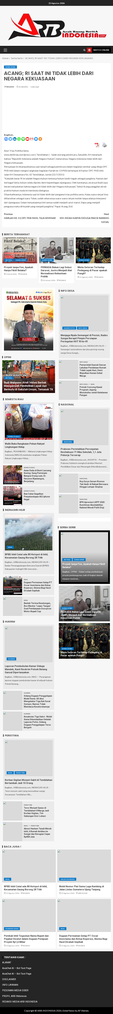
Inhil (10, 547)
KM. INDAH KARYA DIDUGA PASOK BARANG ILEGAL (84, 218)
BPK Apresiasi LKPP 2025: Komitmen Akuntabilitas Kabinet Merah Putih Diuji (92, 505)
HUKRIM (11, 659)
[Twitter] (10, 139)
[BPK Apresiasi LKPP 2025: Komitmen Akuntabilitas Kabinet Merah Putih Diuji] (68, 503)
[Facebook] (6, 139)
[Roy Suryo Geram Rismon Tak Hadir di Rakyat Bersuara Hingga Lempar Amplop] (68, 483)
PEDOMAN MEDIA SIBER (15, 990)
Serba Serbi (10, 67)
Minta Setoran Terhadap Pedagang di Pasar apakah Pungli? (92, 270)
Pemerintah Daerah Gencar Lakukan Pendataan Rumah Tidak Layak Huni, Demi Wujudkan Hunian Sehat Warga (93, 370)
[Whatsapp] (19, 139)
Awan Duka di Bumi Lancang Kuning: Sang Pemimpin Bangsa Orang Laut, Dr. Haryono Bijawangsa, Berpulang (37, 475)
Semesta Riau (14, 436)
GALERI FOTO (69, 328)
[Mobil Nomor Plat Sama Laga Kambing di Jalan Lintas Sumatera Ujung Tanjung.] (84, 866)
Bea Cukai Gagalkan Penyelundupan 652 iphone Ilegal (37, 496)
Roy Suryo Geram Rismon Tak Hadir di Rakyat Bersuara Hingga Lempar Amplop (94, 484)
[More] (40, 139)
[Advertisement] (56, 112)
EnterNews (68, 1010)
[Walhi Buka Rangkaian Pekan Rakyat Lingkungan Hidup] (28, 422)
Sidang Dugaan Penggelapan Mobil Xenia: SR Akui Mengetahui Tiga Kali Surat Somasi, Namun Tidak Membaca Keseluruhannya (38, 701)
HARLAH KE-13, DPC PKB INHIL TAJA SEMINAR (30, 216)
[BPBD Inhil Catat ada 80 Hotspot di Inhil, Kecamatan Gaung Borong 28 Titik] (28, 532)
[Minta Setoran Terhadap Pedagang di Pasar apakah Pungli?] (93, 250)
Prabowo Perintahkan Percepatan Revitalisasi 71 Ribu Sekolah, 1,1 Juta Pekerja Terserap (81, 452)
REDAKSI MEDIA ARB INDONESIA (19, 1001)
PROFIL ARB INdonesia (14, 996)
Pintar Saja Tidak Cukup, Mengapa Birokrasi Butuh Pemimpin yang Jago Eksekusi (26, 386)
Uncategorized (68, 879)
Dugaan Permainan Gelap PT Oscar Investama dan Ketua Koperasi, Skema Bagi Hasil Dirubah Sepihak (83, 939)
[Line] (23, 139)
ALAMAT (6, 962)
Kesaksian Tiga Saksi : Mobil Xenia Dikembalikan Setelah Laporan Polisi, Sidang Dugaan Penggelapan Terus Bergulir (38, 722)
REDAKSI (10, 87)
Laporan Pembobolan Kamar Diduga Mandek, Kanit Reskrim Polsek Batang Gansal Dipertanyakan (26, 669)
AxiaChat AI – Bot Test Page (16, 968)
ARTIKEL (8, 260)
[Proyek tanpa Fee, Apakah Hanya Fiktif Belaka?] (19, 250)
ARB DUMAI (82, 893)
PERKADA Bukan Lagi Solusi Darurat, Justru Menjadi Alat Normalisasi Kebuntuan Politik (81, 615)
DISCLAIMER (9, 979)
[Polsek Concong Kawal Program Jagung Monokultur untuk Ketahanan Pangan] (68, 390)
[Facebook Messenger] (36, 139)
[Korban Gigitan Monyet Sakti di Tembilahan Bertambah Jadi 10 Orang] (28, 758)
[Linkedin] (14, 139)
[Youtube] (27, 139)
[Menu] (5, 50)
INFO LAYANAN (10, 984)
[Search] (84, 50)
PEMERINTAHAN (11, 929)
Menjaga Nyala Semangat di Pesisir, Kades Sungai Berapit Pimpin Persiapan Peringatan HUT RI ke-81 (84, 338)
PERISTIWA (20, 773)
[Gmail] (32, 139)
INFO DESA (82, 328)
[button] (5, 50)
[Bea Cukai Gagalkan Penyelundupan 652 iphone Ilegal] (12, 495)
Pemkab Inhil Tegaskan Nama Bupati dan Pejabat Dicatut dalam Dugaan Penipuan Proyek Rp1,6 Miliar (26, 939)
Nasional (68, 442)
